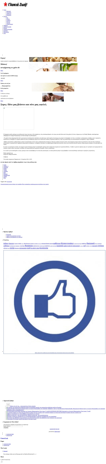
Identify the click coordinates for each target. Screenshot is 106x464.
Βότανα (5, 28)
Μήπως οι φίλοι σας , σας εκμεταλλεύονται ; (38, 415)
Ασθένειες (8, 13)
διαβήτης (84, 243)
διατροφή (91, 243)
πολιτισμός (76, 246)
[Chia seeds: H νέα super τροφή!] (14, 419)
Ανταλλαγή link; (10, 434)
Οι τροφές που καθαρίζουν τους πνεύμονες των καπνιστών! (48, 417)
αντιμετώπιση (45, 243)
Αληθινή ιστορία (7, 26)
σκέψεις (88, 245)
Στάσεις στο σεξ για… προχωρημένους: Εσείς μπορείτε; (23, 406)
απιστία (51, 243)
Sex (7, 17)
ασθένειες (57, 243)
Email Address (6, 426)
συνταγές (95, 246)
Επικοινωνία (9, 435)
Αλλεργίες (8, 12)
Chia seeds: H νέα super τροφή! (29, 419)
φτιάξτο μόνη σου (33, 248)
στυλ (91, 245)
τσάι (9, 248)
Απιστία (8, 23)
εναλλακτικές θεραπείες (15, 245)
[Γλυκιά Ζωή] (17, 7)
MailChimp (57, 431)
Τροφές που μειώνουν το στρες (13, 235)
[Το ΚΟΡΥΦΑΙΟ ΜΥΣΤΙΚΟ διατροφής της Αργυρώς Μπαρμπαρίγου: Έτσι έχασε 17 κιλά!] (27, 411)
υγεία (12, 248)
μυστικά (54, 245)
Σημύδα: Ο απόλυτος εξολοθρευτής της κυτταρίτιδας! (44, 416)
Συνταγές (5, 30)
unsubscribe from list (54, 429)
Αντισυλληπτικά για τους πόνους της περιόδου (11, 184)
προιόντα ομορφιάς (7, 29)
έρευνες (11, 243)
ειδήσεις (6, 246)
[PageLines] (2, 462)
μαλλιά (51, 245)
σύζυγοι (5, 248)
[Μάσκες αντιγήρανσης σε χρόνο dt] (14, 413)
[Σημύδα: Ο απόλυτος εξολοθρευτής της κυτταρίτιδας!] (19, 416)
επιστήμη (22, 246)
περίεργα (70, 246)
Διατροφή (8, 11)
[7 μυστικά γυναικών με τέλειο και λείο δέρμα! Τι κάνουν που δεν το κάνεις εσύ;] (25, 412)
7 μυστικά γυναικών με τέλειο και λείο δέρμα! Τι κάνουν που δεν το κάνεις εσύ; (62, 412)
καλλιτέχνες (36, 246)
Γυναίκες (8, 20)
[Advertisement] (15, 45)
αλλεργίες (39, 243)
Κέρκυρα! (8, 234)
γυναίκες (70, 243)
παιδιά (65, 246)
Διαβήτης (5, 25)
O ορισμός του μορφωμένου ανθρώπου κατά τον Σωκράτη (47, 407)
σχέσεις (101, 246)
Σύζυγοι (8, 21)
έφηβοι (19, 243)
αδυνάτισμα (27, 243)
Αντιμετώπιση (9, 24)
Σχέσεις (5, 16)
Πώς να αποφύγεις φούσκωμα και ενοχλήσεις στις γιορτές (35, 184)
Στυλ (4, 33)
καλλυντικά (42, 245)
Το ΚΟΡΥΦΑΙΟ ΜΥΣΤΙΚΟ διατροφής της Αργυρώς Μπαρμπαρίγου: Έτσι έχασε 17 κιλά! (69, 411)
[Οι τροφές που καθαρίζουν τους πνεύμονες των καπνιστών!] (20, 417)
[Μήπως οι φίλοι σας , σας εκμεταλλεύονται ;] (17, 415)
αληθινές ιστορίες (34, 243)
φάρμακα (17, 248)
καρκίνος (47, 246)
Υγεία (4, 10)
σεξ (84, 246)
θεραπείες (29, 245)
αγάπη (22, 243)
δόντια (96, 243)
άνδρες (5, 243)
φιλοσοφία (22, 248)
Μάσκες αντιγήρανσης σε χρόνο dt (14, 237)
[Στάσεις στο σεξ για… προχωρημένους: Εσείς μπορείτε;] (8, 406)
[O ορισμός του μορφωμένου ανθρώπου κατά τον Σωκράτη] (20, 407)
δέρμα (80, 243)
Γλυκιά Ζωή (4, 438)
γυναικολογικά (76, 243)
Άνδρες (8, 19)
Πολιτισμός (6, 32)
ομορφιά (60, 246)
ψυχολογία (9, 181)
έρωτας (16, 243)
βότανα (64, 243)
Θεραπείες (8, 15)
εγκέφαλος (99, 243)
